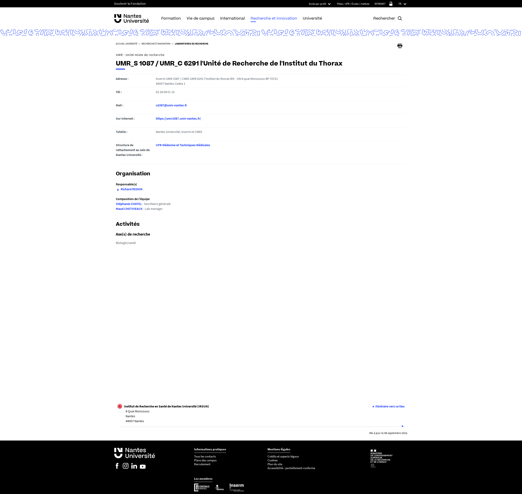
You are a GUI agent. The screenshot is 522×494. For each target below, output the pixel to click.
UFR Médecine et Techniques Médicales (183, 145)
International (232, 18)
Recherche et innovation (274, 18)
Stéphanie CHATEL (129, 204)
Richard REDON (132, 189)
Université (312, 18)
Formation (171, 18)
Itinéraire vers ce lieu (390, 406)
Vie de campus (201, 18)
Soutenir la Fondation (130, 4)
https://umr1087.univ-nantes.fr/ (178, 118)
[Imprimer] (400, 45)
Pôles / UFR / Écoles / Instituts (353, 4)
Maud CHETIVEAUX (129, 209)
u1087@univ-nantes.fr (171, 105)
